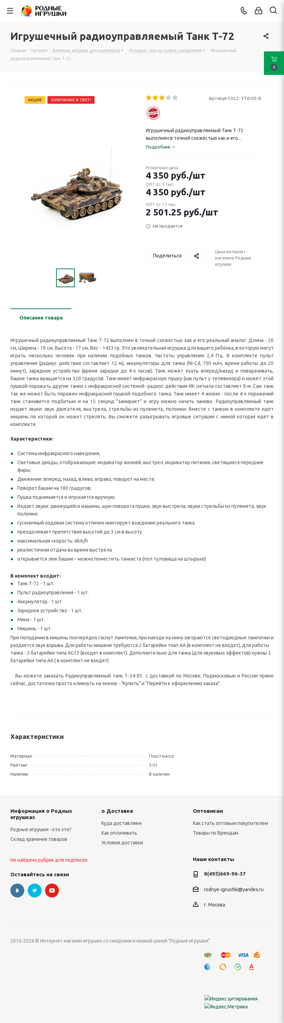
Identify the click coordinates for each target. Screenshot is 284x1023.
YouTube (52, 890)
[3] (162, 98)
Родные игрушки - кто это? (40, 829)
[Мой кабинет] (258, 11)
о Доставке (117, 811)
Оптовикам (208, 811)
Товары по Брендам (215, 833)
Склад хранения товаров (38, 839)
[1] (149, 98)
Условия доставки (122, 842)
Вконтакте (17, 890)
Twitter (35, 890)
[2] (155, 98)
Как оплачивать (119, 833)
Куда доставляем (121, 823)
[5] (175, 98)
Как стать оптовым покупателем (230, 823)
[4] (169, 98)
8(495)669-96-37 (225, 874)
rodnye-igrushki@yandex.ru (234, 889)
